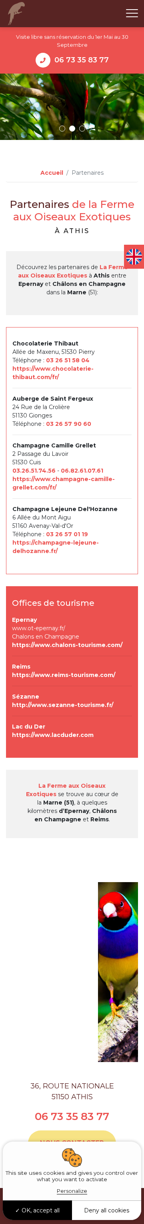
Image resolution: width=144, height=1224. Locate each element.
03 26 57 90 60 (68, 423)
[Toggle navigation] (132, 13)
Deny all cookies (106, 1210)
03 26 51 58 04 (68, 360)
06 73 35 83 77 (81, 60)
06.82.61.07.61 (82, 470)
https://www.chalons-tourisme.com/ (67, 645)
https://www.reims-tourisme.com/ (63, 675)
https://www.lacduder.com (53, 735)
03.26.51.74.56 (34, 470)
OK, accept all (40, 1210)
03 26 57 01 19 (67, 534)
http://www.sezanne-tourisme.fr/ (62, 705)
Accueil (51, 172)
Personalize (72, 1191)
